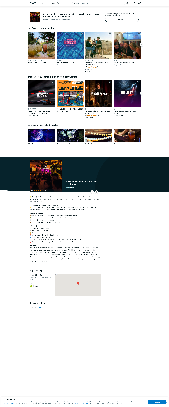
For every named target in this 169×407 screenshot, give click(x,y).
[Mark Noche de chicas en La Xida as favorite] (138, 33)
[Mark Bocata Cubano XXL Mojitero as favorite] (53, 33)
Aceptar (157, 402)
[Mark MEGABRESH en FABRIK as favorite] (81, 33)
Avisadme (122, 19)
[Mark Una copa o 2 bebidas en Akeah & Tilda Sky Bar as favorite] (110, 33)
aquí (76, 242)
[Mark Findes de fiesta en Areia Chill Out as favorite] (96, 192)
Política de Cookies (8, 403)
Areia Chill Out (36, 275)
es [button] (129, 3)
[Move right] (141, 44)
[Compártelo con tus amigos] (92, 192)
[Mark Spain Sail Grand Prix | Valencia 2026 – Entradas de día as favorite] (81, 82)
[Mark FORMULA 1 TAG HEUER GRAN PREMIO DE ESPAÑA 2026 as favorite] (53, 82)
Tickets (121, 191)
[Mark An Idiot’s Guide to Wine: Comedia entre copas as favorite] (110, 82)
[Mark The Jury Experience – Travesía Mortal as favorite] (138, 82)
